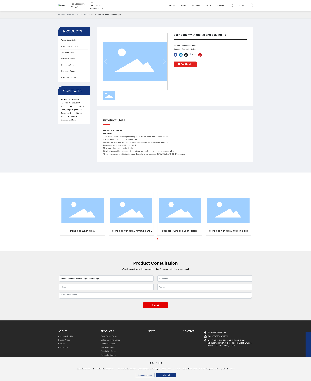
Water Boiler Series (188, 45)
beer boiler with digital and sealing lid (228, 231)
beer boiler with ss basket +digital (179, 231)
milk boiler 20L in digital (82, 231)
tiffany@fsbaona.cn (78, 7)
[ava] (308, 345)
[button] (153, 238)
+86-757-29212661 (71, 99)
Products (70, 15)
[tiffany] (308, 334)
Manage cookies (145, 375)
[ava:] (308, 351)
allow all (166, 375)
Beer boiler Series (83, 15)
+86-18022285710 (78, 4)
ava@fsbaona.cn (96, 8)
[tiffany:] (308, 340)
